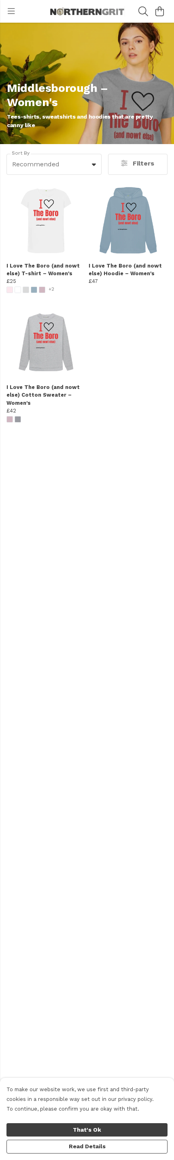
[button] (94, 164)
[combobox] (54, 164)
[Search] (143, 11)
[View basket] (159, 11)
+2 (51, 289)
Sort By (21, 153)
